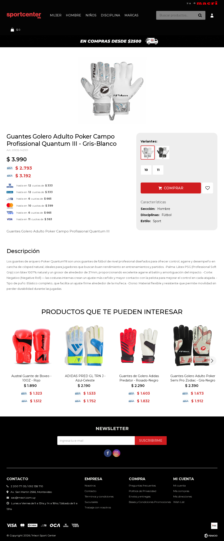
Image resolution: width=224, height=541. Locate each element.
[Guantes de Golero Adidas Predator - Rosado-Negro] (139, 346)
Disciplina (110, 15)
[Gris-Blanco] (148, 153)
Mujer (55, 15)
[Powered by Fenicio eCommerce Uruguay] (210, 535)
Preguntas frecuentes (142, 485)
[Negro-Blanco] (163, 153)
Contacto (90, 491)
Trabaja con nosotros (98, 507)
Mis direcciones (182, 496)
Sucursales (91, 502)
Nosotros (90, 485)
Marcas (131, 15)
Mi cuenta (179, 485)
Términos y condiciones (99, 496)
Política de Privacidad (142, 491)
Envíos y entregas (139, 496)
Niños (91, 15)
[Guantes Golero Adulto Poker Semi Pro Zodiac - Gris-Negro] (192, 346)
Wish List (179, 502)
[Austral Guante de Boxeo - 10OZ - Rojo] (31, 346)
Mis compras (181, 491)
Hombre (73, 15)
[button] (199, 15)
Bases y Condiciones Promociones (150, 502)
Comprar (173, 188)
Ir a (189, 3)
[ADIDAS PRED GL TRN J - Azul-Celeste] (85, 346)
